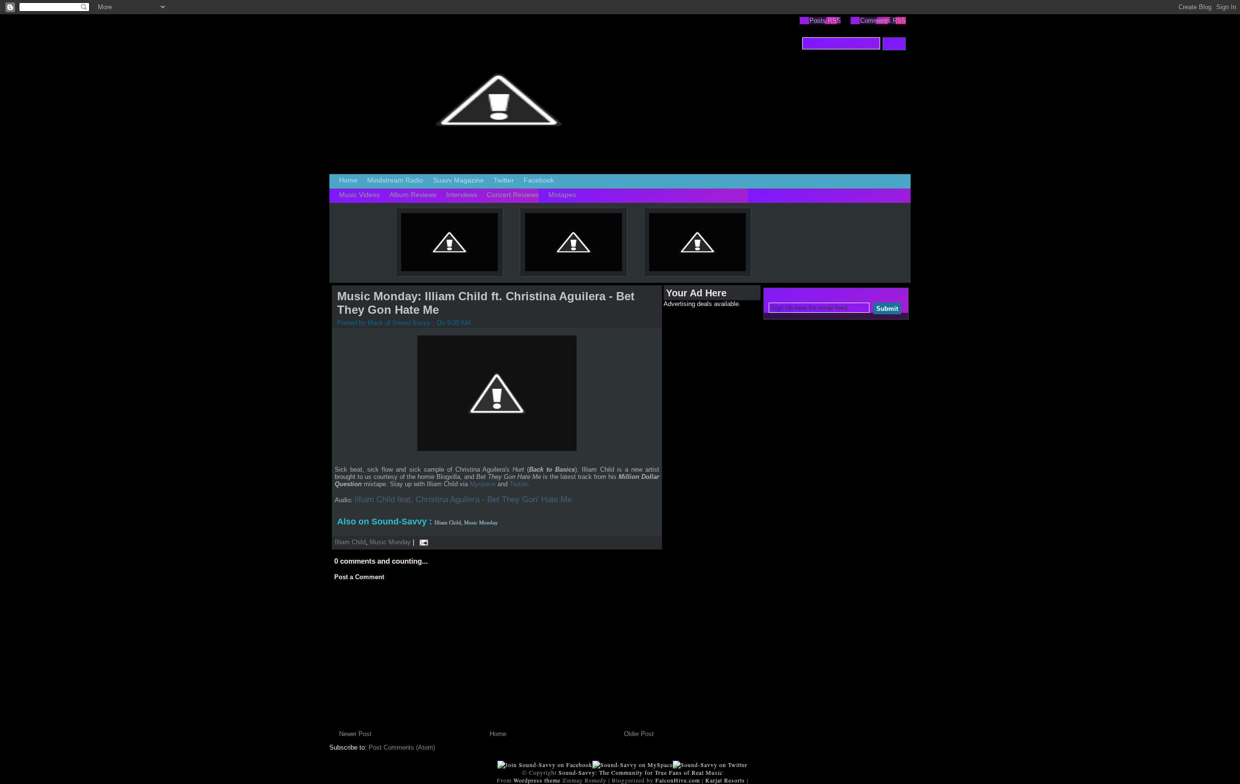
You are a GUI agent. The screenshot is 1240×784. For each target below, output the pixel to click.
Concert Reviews (513, 195)
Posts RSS (825, 20)
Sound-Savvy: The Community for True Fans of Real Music (640, 772)
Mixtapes (562, 195)
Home (348, 180)
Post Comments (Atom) (402, 747)
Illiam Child (350, 542)
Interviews (461, 195)
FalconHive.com (677, 780)
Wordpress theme (536, 780)
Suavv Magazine (458, 180)
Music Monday (390, 542)
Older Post (639, 734)
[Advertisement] (702, 452)
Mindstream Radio (395, 180)
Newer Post (355, 734)
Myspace (483, 484)
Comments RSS (883, 20)
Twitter (504, 180)
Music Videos (359, 195)
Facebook (539, 180)
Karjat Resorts (725, 780)
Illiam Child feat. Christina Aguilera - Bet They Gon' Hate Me (463, 499)
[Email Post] (422, 542)
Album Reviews (412, 195)
